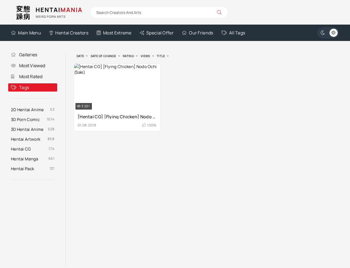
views (145, 56)
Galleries (28, 55)
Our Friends (201, 33)
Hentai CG (21, 149)
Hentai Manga (24, 159)
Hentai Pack (22, 169)
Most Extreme (117, 33)
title (161, 56)
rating (128, 56)
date (80, 56)
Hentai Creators (71, 33)
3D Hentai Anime (27, 129)
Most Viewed (32, 66)
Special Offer (160, 33)
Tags (24, 87)
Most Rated (30, 76)
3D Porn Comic (25, 119)
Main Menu (29, 33)
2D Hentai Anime (27, 110)
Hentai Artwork (25, 139)
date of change (103, 56)
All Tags (237, 33)
